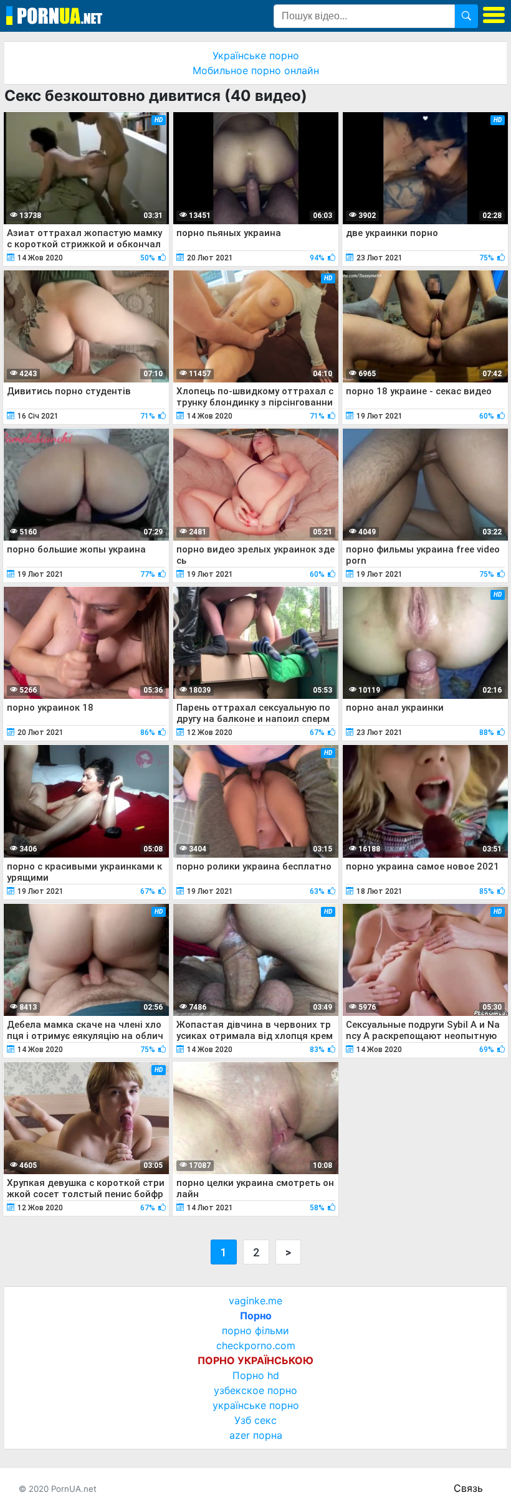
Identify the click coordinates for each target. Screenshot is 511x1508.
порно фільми (255, 1330)
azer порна (255, 1435)
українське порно (256, 1405)
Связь (468, 1488)
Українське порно (256, 55)
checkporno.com (255, 1345)
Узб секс (255, 1420)
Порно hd (255, 1375)
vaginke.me (255, 1300)
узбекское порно (255, 1390)
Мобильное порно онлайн (256, 70)
